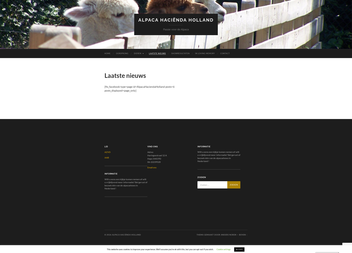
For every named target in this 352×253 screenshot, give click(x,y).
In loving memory (205, 53)
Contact (225, 53)
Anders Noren (228, 235)
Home (108, 53)
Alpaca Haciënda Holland (176, 20)
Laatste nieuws (157, 53)
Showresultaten (180, 53)
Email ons (151, 167)
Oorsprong (122, 53)
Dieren (137, 53)
